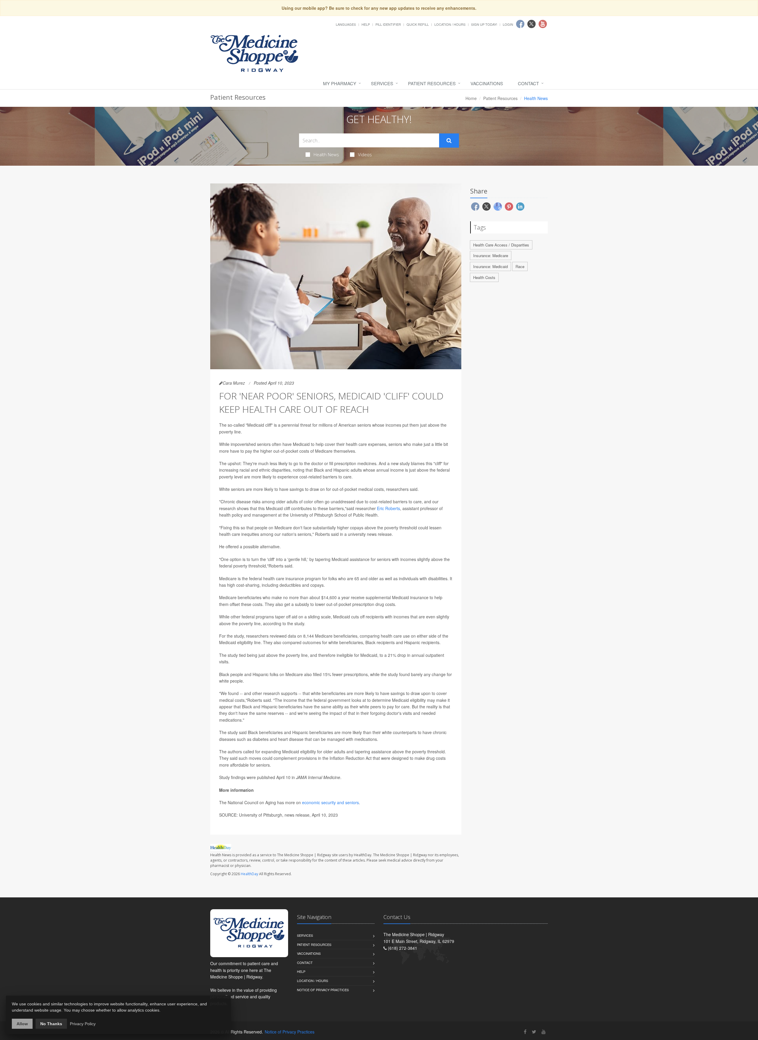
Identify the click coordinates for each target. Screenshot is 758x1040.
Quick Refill (418, 24)
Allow (22, 1023)
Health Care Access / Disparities (501, 245)
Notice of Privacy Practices (323, 989)
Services (382, 83)
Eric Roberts (388, 508)
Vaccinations (486, 83)
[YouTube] (544, 1031)
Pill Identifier (388, 24)
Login (508, 24)
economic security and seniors (330, 802)
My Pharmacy (339, 83)
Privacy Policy (83, 1023)
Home (471, 98)
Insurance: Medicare (490, 255)
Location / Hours (449, 24)
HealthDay (249, 873)
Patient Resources (432, 83)
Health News (326, 154)
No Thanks (51, 1023)
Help (366, 24)
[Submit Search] (449, 140)
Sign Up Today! (484, 24)
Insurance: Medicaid (490, 266)
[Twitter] (534, 1031)
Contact (528, 83)
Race (519, 266)
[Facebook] (525, 1031)
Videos (365, 154)
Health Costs (484, 277)
